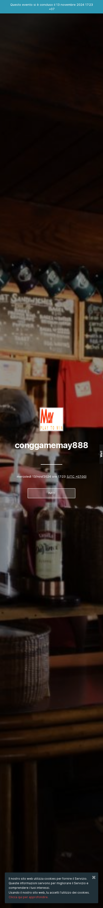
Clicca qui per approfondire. (28, 897)
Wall (101, 454)
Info (51, 493)
